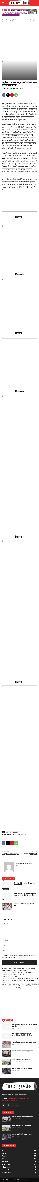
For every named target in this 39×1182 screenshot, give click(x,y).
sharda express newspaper (13, 832)
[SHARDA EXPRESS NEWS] (9, 867)
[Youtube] (17, 1105)
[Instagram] (8, 1105)
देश (2, 899)
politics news (5, 889)
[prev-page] (3, 913)
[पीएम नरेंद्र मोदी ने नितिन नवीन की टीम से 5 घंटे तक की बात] (7, 886)
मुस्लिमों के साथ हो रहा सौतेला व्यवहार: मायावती (30, 854)
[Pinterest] (12, 95)
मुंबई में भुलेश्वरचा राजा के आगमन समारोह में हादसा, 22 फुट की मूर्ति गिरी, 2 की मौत (25, 894)
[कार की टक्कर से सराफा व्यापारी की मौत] (6, 1053)
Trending (8, 20)
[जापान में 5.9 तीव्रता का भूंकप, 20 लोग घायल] (7, 906)
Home (3, 20)
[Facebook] (3, 95)
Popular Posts (8, 1112)
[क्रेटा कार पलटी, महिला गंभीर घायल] (6, 1062)
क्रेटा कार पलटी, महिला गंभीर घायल (21, 1060)
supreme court (22, 834)
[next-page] (6, 913)
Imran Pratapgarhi (11, 834)
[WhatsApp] (16, 95)
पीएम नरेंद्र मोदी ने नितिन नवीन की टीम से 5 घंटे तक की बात (25, 884)
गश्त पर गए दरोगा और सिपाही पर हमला (22, 1068)
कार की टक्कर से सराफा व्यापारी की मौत (22, 1051)
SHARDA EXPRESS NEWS (9, 88)
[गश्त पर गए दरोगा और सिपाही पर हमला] (6, 1071)
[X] (8, 95)
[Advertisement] (19, 41)
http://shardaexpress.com (22, 865)
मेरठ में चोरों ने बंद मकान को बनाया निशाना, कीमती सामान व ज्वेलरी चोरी (10, 854)
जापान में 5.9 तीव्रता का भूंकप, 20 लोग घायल (24, 904)
